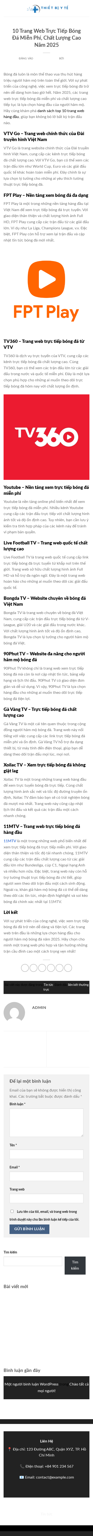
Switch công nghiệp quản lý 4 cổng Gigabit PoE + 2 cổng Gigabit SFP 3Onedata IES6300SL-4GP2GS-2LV (46, 1316)
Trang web (17, 1189)
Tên (13, 1145)
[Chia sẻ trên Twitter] (42, 968)
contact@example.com (55, 1477)
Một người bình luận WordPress (31, 1384)
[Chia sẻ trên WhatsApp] (25, 968)
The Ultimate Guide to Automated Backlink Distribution (22, 1049)
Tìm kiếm (10, 1252)
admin (69, 58)
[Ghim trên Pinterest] (59, 968)
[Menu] (6, 8)
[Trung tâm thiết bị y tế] (46, 8)
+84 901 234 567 (59, 1466)
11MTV (10, 841)
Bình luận (18, 1104)
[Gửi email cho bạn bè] (51, 968)
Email (15, 1167)
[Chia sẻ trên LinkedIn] (68, 968)
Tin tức (46, 25)
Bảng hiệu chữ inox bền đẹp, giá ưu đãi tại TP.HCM (46, 1345)
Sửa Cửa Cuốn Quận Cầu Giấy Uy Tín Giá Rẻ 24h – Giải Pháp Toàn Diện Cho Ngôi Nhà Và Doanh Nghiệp (68, 1049)
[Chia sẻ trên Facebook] (33, 968)
